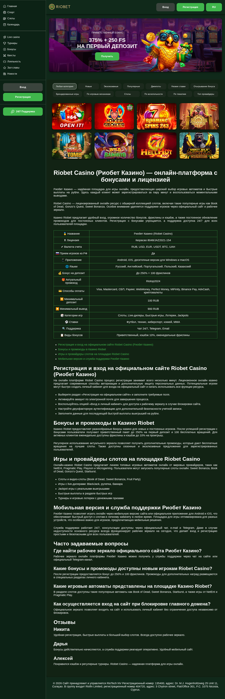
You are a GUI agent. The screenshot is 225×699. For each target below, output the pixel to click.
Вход (165, 7)
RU (214, 7)
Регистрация (190, 7)
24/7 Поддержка (25, 111)
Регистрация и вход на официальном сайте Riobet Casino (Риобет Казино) (105, 344)
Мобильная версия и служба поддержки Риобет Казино (93, 358)
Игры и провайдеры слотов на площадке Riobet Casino (93, 354)
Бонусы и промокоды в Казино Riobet (82, 349)
